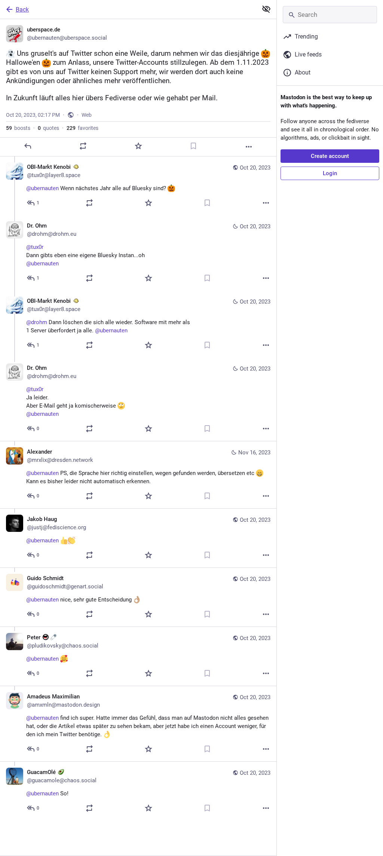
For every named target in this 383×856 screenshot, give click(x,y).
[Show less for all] (266, 9)
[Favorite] (138, 145)
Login (330, 173)
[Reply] (27, 145)
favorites (82, 128)
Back (22, 9)
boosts (18, 128)
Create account (330, 156)
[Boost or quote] (83, 145)
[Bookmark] (193, 145)
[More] (248, 146)
